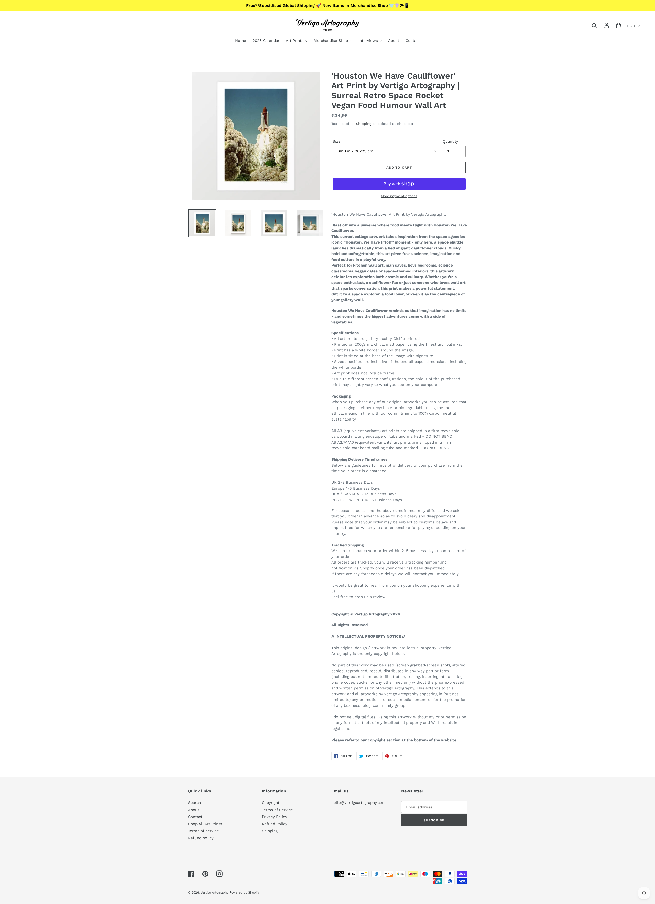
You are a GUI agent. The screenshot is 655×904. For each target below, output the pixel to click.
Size (337, 141)
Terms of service (203, 831)
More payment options (399, 196)
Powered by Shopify (244, 892)
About (193, 810)
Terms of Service (277, 810)
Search (194, 802)
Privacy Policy (274, 816)
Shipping (363, 124)
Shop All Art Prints (205, 824)
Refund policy (201, 838)
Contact (195, 816)
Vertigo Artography (214, 892)
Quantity (450, 141)
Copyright (270, 802)
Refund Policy (274, 824)
